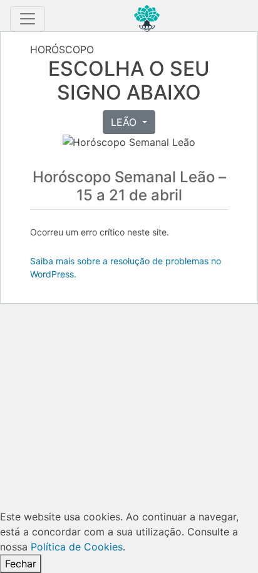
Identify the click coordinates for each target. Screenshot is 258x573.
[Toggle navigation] (27, 18)
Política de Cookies (77, 546)
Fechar (20, 563)
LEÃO (125, 122)
